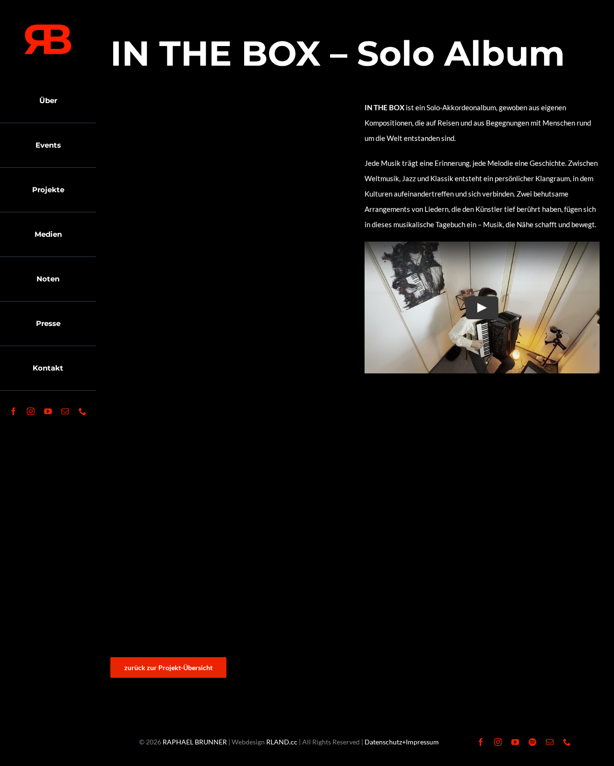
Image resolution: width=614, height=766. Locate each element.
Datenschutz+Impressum (402, 742)
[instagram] (31, 411)
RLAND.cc (281, 742)
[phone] (82, 411)
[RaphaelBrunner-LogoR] (48, 27)
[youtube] (48, 411)
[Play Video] (482, 307)
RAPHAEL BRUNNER (195, 742)
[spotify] (532, 742)
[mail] (65, 411)
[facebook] (13, 411)
